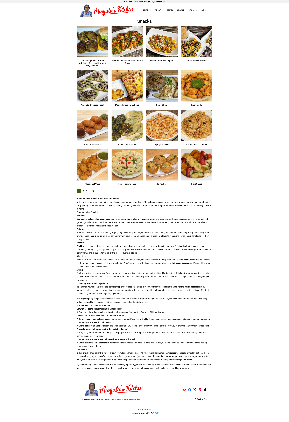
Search (181, 10)
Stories (193, 10)
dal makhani (99, 302)
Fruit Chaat (196, 184)
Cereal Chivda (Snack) (196, 144)
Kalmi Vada (196, 105)
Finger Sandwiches (127, 184)
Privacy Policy (115, 399)
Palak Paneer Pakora (196, 60)
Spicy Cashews (162, 144)
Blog (203, 10)
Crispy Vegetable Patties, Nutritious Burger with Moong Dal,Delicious (92, 63)
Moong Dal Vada (92, 184)
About (158, 10)
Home (145, 10)
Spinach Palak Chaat (127, 144)
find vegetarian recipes (119, 359)
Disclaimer (124, 399)
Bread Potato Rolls (92, 144)
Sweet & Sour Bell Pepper (162, 60)
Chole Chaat (162, 105)
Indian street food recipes (95, 266)
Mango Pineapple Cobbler (127, 105)
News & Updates (134, 399)
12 (93, 191)
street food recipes (104, 246)
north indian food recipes (107, 226)
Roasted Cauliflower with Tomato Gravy (127, 61)
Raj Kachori (162, 184)
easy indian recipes (180, 236)
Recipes (169, 10)
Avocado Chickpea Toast (92, 105)
